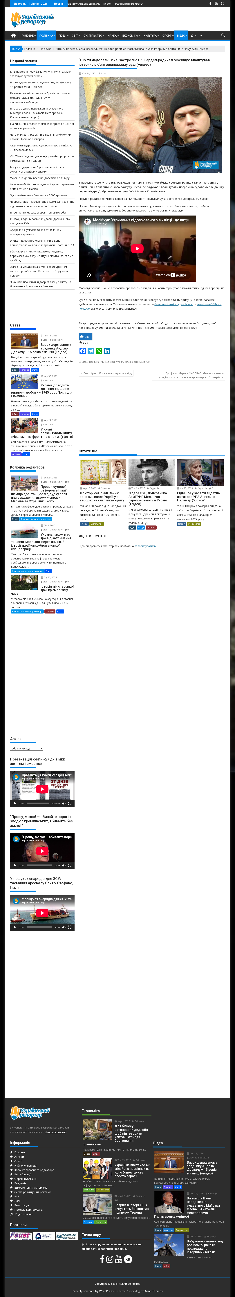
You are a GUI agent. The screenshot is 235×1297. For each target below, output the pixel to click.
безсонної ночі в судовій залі (173, 304)
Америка (88, 1222)
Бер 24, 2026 (50, 477)
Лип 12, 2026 (196, 1193)
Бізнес (87, 1153)
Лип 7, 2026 (195, 1236)
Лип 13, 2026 (50, 335)
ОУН (148, 361)
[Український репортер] (14, 35)
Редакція (154, 488)
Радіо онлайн (22, 1214)
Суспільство (93, 35)
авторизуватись (145, 546)
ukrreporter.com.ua (55, 1132)
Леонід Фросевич (53, 339)
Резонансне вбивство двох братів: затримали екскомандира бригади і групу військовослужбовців (124, 3)
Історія (84, 523)
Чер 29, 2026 (50, 420)
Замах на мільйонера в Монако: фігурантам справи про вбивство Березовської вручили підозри (39, 271)
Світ (75, 35)
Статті (35, 369)
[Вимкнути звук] (64, 803)
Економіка (130, 35)
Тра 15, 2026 (124, 1160)
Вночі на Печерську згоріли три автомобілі (38, 212)
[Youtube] (119, 1261)
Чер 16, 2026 (89, 488)
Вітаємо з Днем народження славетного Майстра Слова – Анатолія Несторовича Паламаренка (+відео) (37, 113)
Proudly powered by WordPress (93, 1291)
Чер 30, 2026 (50, 376)
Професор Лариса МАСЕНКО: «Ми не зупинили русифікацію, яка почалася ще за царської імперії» (191, 375)
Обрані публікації (25, 1179)
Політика (46, 35)
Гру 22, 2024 (50, 577)
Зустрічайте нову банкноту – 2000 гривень (38, 195)
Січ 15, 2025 (186, 488)
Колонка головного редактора (36, 519)
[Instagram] (110, 1261)
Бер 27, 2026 (124, 1196)
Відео (181, 35)
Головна (19, 1152)
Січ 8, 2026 (49, 525)
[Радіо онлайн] (192, 35)
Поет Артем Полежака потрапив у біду (107, 373)
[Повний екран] (70, 803)
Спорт (166, 35)
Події (62, 35)
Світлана (105, 488)
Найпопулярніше (25, 1165)
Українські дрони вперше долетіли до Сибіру (40, 178)
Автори (19, 1156)
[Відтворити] (15, 803)
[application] (42, 789)
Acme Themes (153, 1291)
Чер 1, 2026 (123, 1121)
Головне (27, 35)
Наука (112, 35)
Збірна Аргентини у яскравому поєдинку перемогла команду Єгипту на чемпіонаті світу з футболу (41, 256)
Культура (150, 35)
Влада (141, 527)
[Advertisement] (158, 20)
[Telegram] (128, 1261)
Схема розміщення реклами (32, 1192)
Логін (17, 1201)
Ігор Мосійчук (112, 361)
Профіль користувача (28, 1209)
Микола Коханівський (133, 361)
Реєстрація (21, 1205)
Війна (15, 413)
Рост (103, 73)
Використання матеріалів (30, 1187)
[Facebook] (103, 1261)
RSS (16, 1196)
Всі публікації (22, 1174)
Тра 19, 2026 (138, 488)
